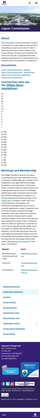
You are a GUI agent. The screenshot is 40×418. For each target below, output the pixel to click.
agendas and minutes (20, 241)
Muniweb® (20, 399)
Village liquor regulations (12, 86)
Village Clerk (6, 200)
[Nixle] (19, 384)
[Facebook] (3, 384)
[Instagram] (12, 384)
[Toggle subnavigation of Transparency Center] (36, 324)
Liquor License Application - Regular (15, 70)
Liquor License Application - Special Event (17, 72)
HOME (3, 390)
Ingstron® (29, 399)
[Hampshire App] (30, 384)
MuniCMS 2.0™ (5, 399)
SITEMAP (8, 390)
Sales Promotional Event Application (15, 75)
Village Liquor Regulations (11, 77)
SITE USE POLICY (16, 390)
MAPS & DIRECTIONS (28, 390)
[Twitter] (8, 384)
